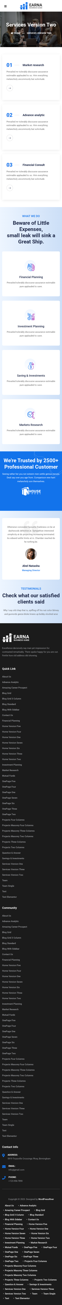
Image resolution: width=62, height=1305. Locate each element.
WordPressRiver (46, 1199)
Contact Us (7, 715)
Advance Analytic (10, 682)
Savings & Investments (13, 858)
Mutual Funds (8, 776)
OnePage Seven (9, 798)
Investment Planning (31, 326)
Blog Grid (6, 693)
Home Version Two (11, 759)
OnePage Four (9, 787)
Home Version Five (11, 726)
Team (4, 880)
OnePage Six (8, 803)
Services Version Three (13, 869)
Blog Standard (9, 704)
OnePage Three (9, 809)
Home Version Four (11, 731)
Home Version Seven (12, 742)
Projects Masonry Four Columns (17, 825)
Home (17, 33)
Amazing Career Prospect (14, 687)
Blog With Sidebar (10, 709)
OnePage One (8, 792)
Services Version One (12, 864)
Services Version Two (12, 875)
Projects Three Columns (14, 842)
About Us (6, 676)
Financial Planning (31, 277)
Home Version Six (11, 748)
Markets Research (31, 425)
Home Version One (11, 737)
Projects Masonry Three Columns (18, 831)
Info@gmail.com (16, 1170)
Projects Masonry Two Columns (17, 836)
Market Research (10, 770)
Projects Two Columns (13, 847)
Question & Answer (11, 853)
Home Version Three (12, 753)
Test (4, 891)
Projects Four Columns (13, 820)
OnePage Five (8, 781)
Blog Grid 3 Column (11, 698)
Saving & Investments (31, 375)
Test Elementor (9, 897)
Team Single (8, 886)
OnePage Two (9, 814)
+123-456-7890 (15, 1181)
